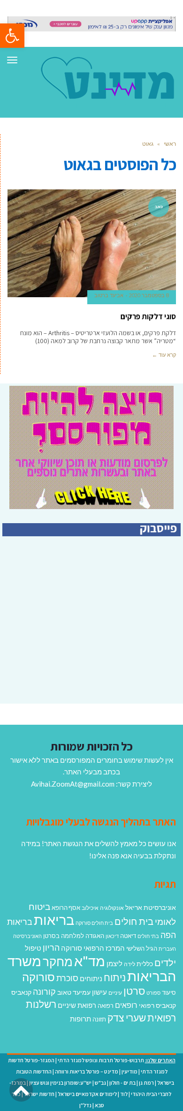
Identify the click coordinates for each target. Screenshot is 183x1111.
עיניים (115, 993)
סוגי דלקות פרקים (148, 316)
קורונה (44, 991)
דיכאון (112, 936)
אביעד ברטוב (108, 295)
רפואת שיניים (77, 1005)
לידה (129, 964)
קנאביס (21, 992)
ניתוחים (91, 978)
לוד (124, 1093)
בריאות (54, 919)
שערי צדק (126, 1017)
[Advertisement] (102, 637)
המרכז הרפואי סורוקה (93, 948)
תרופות (80, 1018)
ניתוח (115, 977)
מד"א (89, 961)
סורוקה (38, 976)
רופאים (126, 1004)
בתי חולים (148, 936)
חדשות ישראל (39, 1093)
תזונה (99, 1019)
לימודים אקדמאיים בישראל (87, 1093)
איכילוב (90, 908)
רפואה (106, 1005)
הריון (51, 948)
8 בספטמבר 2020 (149, 295)
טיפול (33, 948)
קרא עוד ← (164, 355)
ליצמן (114, 963)
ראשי (170, 143)
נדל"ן (85, 1105)
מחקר (58, 961)
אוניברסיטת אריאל (150, 907)
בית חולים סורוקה (94, 923)
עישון (99, 992)
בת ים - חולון (122, 1082)
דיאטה (128, 935)
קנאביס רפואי (157, 1005)
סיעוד (169, 992)
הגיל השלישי (141, 948)
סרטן (134, 990)
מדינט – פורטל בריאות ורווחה (86, 1071)
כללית (145, 964)
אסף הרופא (66, 907)
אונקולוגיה (112, 908)
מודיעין (129, 1071)
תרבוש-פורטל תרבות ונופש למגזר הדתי (101, 1060)
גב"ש (100, 1082)
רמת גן (146, 1082)
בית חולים (133, 921)
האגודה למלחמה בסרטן (73, 935)
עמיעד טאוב (74, 992)
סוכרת (67, 978)
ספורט (153, 993)
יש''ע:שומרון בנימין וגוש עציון (60, 1082)
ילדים (165, 962)
